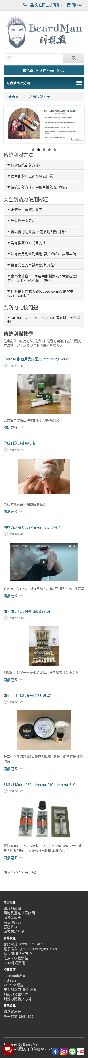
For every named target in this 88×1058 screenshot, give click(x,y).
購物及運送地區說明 (19, 913)
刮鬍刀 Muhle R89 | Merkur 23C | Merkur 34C (39, 784)
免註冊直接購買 (47, 5)
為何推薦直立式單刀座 (28, 243)
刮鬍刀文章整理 (16, 994)
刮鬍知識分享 (39, 96)
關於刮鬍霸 (12, 908)
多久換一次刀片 (23, 220)
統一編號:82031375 (18, 1016)
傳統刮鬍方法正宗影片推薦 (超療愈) (39, 187)
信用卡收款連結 (16, 958)
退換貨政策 (12, 917)
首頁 (15, 96)
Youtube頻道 (14, 985)
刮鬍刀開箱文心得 (18, 999)
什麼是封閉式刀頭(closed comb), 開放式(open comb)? (40, 293)
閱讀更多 (11, 427)
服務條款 (11, 927)
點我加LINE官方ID (18, 953)
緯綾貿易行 (12, 1012)
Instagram (12, 980)
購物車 (76, 5)
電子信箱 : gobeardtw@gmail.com (30, 949)
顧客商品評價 (14, 931)
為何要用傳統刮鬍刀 (26, 209)
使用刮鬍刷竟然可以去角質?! (33, 176)
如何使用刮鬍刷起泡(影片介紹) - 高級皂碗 (43, 254)
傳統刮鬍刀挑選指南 (19, 443)
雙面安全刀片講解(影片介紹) (33, 265)
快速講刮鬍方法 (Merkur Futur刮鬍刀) (33, 527)
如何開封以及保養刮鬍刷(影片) (28, 611)
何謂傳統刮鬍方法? (26, 165)
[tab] (44, 165)
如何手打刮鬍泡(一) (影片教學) (27, 695)
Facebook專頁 (15, 975)
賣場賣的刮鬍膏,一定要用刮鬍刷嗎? (38, 232)
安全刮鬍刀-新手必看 (20, 989)
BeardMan (31, 1044)
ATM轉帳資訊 (14, 963)
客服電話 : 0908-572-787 (23, 944)
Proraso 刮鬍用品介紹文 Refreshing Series (37, 359)
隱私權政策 (12, 922)
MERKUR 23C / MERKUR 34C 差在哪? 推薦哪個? (43, 320)
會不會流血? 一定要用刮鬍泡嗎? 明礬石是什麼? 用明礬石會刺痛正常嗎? (43, 278)
